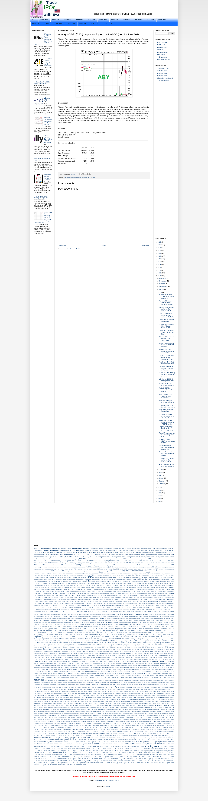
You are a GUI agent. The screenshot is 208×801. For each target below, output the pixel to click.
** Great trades (162, 57)
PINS (162, 697)
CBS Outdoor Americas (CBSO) (152, 589)
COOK (125, 599)
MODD (69, 675)
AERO (145, 561)
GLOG (169, 632)
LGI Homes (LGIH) (118, 659)
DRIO (105, 611)
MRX (172, 675)
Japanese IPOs (154, 649)
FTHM (48, 631)
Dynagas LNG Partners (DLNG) (79, 614)
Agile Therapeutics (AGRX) (66, 563)
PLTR (122, 699)
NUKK (56, 687)
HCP (91, 639)
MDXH (59, 669)
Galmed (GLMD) (88, 631)
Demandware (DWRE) (143, 607)
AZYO (86, 577)
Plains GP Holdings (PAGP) (56, 699)
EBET (165, 614)
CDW (51, 591)
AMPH (159, 567)
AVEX (172, 575)
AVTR (54, 577)
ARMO (140, 573)
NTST (43, 687)
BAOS (109, 577)
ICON (140, 643)
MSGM (47, 677)
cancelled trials (43, 589)
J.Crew (123, 649)
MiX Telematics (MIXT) (128, 673)
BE (35, 579)
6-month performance (73, 557)
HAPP (66, 639)
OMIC (141, 689)
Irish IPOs (83, 649)
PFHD (76, 697)
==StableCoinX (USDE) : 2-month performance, (43, 82)
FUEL (55, 631)
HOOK (172, 641)
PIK (143, 697)
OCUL (172, 687)
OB (131, 687)
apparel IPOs (71, 571)
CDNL (40, 591)
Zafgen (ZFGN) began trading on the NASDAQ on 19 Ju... (166, 428)
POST (169, 699)
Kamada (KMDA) (48, 653)
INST (103, 647)
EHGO (104, 616)
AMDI (100, 567)
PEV (61, 697)
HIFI (58, 641)
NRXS (153, 684)
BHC (128, 579)
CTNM (71, 603)
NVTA (92, 687)
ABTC (90, 559)
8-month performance (146, 557)
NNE (163, 682)
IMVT (116, 645)
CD (169, 589)
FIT (152, 624)
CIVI (96, 595)
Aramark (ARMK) (165, 571)
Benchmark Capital (61, 579)
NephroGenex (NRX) (119, 680)
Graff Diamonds (148, 634)
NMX (160, 682)
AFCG (35, 563)
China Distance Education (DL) (142, 593)
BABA (90, 577)
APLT (52, 571)
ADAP (52, 561)
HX (112, 643)
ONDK (172, 689)
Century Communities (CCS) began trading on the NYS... (167, 453)
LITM (69, 661)
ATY (111, 575)
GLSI (51, 634)
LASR (81, 657)
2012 (159, 490)
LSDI (69, 663)
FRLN (125, 628)
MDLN (43, 669)
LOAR (104, 661)
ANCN (78, 569)
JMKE (108, 651)
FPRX (62, 628)
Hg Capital (47, 641)
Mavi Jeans (113, 667)
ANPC (129, 569)
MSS (58, 677)
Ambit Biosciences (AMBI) (79, 567)
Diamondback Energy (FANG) (48, 609)
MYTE (127, 677)
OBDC (134, 687)
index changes (143, 645)
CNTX (131, 597)
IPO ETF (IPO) (161, 647)
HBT (80, 639)
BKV (121, 581)
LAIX (39, 657)
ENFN (109, 618)
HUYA (104, 643)
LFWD (98, 659)
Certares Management (110, 591)
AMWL (70, 569)
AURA (126, 575)
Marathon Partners (99, 665)
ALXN (50, 567)
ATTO (104, 575)
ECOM (53, 616)
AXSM (65, 577)
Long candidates (162, 52)
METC (157, 669)
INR (66, 647)
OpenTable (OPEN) (79, 691)
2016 (159, 270)
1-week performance (59, 548)
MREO (155, 675)
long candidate (158, 661)
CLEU (172, 595)
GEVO (80, 632)
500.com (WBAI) (49, 557)
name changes (138, 678)
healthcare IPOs (122, 639)
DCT (161, 605)
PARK (112, 693)
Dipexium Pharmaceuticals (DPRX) (99, 609)
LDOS (153, 657)
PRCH (86, 701)
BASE (113, 577)
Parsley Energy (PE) (138, 693)
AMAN (65, 567)
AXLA (57, 577)
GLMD (147, 632)
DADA (74, 605)
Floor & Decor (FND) (60, 626)
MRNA (162, 675)
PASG (155, 693)
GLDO (137, 632)
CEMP (55, 591)
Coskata (145, 599)
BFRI (113, 579)
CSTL (57, 603)
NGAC (81, 682)
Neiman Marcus (104, 680)
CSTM (61, 603)
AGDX (56, 563)
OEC (39, 689)
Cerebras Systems (86, 591)
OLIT (103, 689)
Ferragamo (153, 622)
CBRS (141, 589)
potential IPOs (64, 701)
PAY (46, 695)
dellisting (104, 607)
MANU (92, 665)
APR (130, 571)
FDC (148, 622)
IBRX (134, 643)
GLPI (48, 634)
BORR (129, 583)
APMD (59, 571)
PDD (86, 695)
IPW (59, 649)
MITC (113, 673)
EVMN (160, 620)
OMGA (138, 689)
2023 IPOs (80, 20)
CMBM (80, 597)
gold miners (103, 634)
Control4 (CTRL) (118, 599)
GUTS (46, 639)
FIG (76, 624)
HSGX (70, 643)
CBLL (133, 589)
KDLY (92, 653)
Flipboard (36, 626)
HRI (57, 643)
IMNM (86, 645)
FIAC (39, 624)
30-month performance (80, 554)
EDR (70, 616)
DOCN (36, 611)
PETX (57, 697)
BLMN (45, 583)
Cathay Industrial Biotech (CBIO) (116, 589)
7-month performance (117, 557)
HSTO (74, 643)
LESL (63, 659)
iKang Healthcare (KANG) (61, 645)
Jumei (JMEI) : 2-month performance (166, 320)
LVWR (157, 663)
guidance (165, 637)
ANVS (156, 569)
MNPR (172, 673)
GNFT (82, 634)
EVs (43, 622)
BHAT (124, 579)
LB (113, 657)
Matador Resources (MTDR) (72, 667)
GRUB (125, 637)
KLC (148, 653)
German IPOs (70, 632)
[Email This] (80, 174)
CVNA (139, 603)
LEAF (168, 657)
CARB (61, 589)
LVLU (150, 663)
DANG (78, 605)
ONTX (63, 691)
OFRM (43, 689)
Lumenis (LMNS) (115, 663)
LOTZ (165, 661)
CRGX (104, 601)
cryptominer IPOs (165, 601)
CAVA (126, 589)
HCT (94, 639)
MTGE (73, 677)
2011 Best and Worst (128, 550)
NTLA (35, 687)
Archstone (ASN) (69, 573)
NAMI (145, 677)
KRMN (92, 655)
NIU (122, 682)
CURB (98, 603)
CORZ (140, 599)
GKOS (129, 632)
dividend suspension (123, 609)
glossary (44, 634)
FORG (134, 626)
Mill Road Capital (81, 673)
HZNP (122, 643)
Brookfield (66, 585)
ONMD (52, 691)
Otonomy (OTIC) (38, 693)
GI (99, 632)
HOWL (46, 643)
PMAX (133, 699)
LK (87, 661)
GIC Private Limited (105, 632)
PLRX (111, 699)
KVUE (147, 655)
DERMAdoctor (160, 607)
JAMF (141, 649)
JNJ (115, 651)
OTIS (168, 691)
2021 (159, 256)
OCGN (156, 687)
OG (57, 689)
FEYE (158, 622)
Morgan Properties (126, 675)
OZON (72, 693)
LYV (46, 665)
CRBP (77, 601)
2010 (159, 496)
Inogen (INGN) (57, 647)
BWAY (151, 585)
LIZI (85, 661)
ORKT (137, 691)
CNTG (127, 597)
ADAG (36, 561)
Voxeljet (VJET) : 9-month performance (166, 384)
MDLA (39, 669)
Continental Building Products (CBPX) (102, 599)
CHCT (40, 593)
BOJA (121, 583)
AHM (117, 563)
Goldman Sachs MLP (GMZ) (115, 634)
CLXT (72, 597)
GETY (76, 632)
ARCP (89, 573)
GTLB (157, 637)
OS (144, 691)
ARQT (148, 573)
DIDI (71, 609)
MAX (118, 667)
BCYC (160, 577)
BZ (41, 587)
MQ (148, 675)
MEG (107, 669)
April (161, 475)
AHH (109, 563)
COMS (61, 599)
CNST (116, 597)
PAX (43, 695)
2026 (159, 242)
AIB (133, 563)
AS (169, 573)
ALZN (57, 567)
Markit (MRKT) (166, 665)
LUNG (128, 663)
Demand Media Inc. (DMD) (129, 607)
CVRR (143, 603)
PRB (83, 701)
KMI (169, 653)
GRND (104, 637)
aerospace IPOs (166, 561)
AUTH (139, 575)
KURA (144, 655)
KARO (59, 653)
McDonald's (145, 667)
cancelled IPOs (163, 587)
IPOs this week (162, 42)
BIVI (116, 581)
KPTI (84, 655)
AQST (149, 571)
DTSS (167, 611)
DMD (147, 609)
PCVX (80, 695)
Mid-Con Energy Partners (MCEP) (122, 671)
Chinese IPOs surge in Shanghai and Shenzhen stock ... (166, 338)
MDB (172, 667)
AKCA (39, 565)
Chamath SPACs (161, 591)
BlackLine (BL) (148, 581)
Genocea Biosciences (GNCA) (53, 632)
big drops (136, 579)
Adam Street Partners (44, 561)
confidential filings (76, 599)
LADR (172, 655)
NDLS (98, 680)
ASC (35, 575)
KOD (69, 655)
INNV (51, 647)
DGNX (36, 609)
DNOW (165, 609)
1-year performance (74, 548)
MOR (115, 675)
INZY (129, 647)
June (161, 470)
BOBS (117, 583)
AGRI (87, 563)
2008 (159, 501)
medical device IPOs (74, 669)
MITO (116, 673)
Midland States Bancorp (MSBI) (43, 673)
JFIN (46, 651)
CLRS (68, 597)
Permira (143, 695)
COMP (57, 599)
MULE (103, 677)
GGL (90, 632)
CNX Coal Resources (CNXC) (145, 597)
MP (146, 675)
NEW (149, 680)
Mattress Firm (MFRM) (103, 667)
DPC (82, 611)
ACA (121, 559)
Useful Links (108, 24)
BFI (111, 579)
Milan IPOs (73, 673)
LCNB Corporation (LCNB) (141, 657)
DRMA (116, 611)
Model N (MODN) (76, 675)
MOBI (51, 675)
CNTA (119, 597)
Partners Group (149, 693)
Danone (90, 605)
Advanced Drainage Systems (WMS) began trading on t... (166, 302)
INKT (35, 647)
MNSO (40, 675)
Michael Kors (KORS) (91, 671)
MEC (65, 669)
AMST (55, 569)
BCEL (149, 577)
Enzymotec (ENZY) (158, 618)
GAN (107, 631)
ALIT (120, 565)
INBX (119, 645)
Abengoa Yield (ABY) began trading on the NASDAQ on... (167, 416)
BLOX (62, 583)
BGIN (117, 579)
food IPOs (115, 626)
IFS (169, 643)
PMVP (145, 699)
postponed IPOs (54, 701)
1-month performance (42, 548)
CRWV (145, 601)
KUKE (136, 655)
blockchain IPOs (55, 583)
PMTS (141, 699)
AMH (152, 567)
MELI (110, 669)
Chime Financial (118, 593)
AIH (139, 563)
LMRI (101, 661)
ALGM (113, 565)
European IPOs (104, 620)
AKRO (43, 565)
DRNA (124, 611)
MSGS (51, 677)
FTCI (172, 628)
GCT (132, 631)
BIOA (60, 581)
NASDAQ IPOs (162, 47)
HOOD (167, 641)
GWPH (55, 639)
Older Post (145, 245)
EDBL (64, 616)
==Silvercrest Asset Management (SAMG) (41, 197)
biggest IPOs (46, 581)
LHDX (126, 659)
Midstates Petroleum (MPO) (59, 673)
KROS (100, 655)
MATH (94, 667)
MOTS (143, 675)
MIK (69, 673)
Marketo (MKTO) (156, 665)
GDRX (143, 631)
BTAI (98, 585)
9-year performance (49, 559)
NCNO (94, 680)
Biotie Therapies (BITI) (98, 581)
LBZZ (126, 657)
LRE (63, 663)
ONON (56, 691)
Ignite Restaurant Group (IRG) (42, 645)
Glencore (142, 632)
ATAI (72, 575)
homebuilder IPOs (132, 641)
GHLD (96, 632)
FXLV (81, 631)
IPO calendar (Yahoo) (164, 59)
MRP (166, 675)
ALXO (54, 567)
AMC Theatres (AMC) (92, 567)
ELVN (161, 616)
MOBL (65, 675)
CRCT (92, 601)
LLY (90, 661)
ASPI (53, 575)
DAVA (126, 605)
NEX (52, 682)
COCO (155, 597)
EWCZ (50, 622)
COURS (36, 601)
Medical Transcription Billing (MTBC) (91, 669)
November (163, 281)
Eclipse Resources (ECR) (44, 616)
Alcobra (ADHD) (76, 565)
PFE (64, 697)
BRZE (87, 585)
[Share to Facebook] (87, 174)
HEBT (142, 639)
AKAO (172, 563)
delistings (77, 608)
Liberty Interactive (135, 659)
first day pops (134, 625)
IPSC (56, 649)
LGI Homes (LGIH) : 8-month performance (166, 380)
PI (141, 697)
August (161, 289)
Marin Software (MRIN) (135, 665)
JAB (126, 649)
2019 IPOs (127, 20)
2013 (159, 487)
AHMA (120, 563)
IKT (70, 645)
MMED (160, 673)
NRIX (149, 684)
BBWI (131, 577)
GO (90, 634)
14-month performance (160, 548)
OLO (116, 689)
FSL (158, 628)
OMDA (126, 689)
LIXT (82, 661)
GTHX (153, 637)
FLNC (49, 626)
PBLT (62, 695)
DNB (154, 609)
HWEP (109, 643)
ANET (98, 569)
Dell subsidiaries (96, 607)
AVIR (43, 577)
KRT (106, 655)
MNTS (47, 675)
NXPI (103, 687)
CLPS (64, 597)
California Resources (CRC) (118, 587)
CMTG (91, 597)
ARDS (93, 573)
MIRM (106, 673)
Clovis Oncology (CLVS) (56, 597)
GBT (129, 631)
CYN (46, 605)
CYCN (43, 605)
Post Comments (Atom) (74, 249)
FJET (168, 624)
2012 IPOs (72, 24)
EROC (60, 620)
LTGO (75, 663)
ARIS (115, 573)
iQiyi (64, 649)
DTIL (151, 611)
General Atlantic (164, 631)
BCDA (142, 577)
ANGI (105, 569)
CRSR (129, 601)
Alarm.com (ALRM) (58, 565)
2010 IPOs (95, 24)
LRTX (66, 663)
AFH (39, 563)
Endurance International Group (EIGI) (62, 618)
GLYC (62, 634)
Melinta (115, 669)
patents (159, 693)
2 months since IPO (163, 71)
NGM (84, 682)
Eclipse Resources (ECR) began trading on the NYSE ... (167, 447)
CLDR (127, 595)
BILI (55, 581)
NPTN (130, 684)
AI (126, 563)
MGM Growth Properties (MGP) (42, 671)
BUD (123, 585)
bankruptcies (103, 577)
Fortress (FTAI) (141, 626)
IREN (78, 649)
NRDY (142, 684)
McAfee (135, 667)
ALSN (35, 567)
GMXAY (75, 634)
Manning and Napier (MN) (82, 665)
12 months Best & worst (165, 78)
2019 (159, 262)
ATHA (84, 575)
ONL (48, 691)
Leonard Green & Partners (53, 659)
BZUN (47, 587)
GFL (84, 632)
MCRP (165, 667)
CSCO (172, 601)
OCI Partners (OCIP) (164, 687)
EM (168, 616)
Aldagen (86, 565)
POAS (148, 699)
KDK (89, 653)
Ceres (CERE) (96, 591)
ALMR (153, 565)
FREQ (105, 628)
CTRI (78, 603)
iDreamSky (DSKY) (155, 643)
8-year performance (161, 557)
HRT (64, 643)
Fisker (148, 624)
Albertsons (68, 565)
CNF (102, 597)
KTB (133, 655)
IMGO (83, 645)
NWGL (100, 687)
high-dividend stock (65, 641)
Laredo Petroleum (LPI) (57, 657)
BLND (48, 583)
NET (126, 680)
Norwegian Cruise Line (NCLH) (93, 684)
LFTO (94, 659)
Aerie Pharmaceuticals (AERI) (134, 561)
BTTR (120, 585)
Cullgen (90, 603)
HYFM (115, 643)
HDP (115, 639)
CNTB (123, 597)
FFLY (161, 622)
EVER (130, 620)
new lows (154, 680)
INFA (172, 645)
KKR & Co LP (139, 653)
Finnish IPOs (97, 624)
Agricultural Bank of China (96, 563)
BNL (99, 583)
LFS (88, 659)
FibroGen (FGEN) (53, 624)
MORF (119, 675)
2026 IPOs (44, 20)
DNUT (168, 609)
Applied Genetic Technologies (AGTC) (95, 571)
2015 (159, 273)
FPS (65, 628)
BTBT (101, 585)
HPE (50, 643)
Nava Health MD (49, 680)
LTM (85, 663)
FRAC (72, 628)
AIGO (136, 563)
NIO (115, 682)
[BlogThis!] (83, 174)
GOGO (97, 635)
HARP (70, 639)
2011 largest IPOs (157, 550)
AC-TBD (117, 559)
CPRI (63, 601)
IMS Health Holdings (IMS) (106, 645)
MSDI (38, 677)
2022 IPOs (92, 20)
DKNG (134, 609)
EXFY (75, 622)
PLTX (125, 699)
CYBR (39, 605)
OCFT (149, 687)
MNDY (168, 673)
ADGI (73, 561)
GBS (126, 631)
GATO (115, 631)
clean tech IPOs (145, 595)
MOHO (90, 675)
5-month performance (147, 555)
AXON (61, 577)
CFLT (136, 591)
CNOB (108, 597)
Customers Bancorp (113, 603)
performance (137, 695)
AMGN (149, 567)
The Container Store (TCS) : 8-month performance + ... (165, 396)
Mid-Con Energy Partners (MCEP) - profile (143, 671)
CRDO (96, 601)
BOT (133, 583)
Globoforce (163, 632)
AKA (169, 563)
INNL (48, 647)
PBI (56, 695)
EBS (172, 614)
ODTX (35, 689)
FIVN (165, 624)
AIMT (150, 563)
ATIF (95, 575)
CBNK (137, 589)
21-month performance (148, 552)
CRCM (89, 601)
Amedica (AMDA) (108, 567)
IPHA (149, 647)
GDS (146, 631)
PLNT (107, 699)
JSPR (134, 651)
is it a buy (91, 649)
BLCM (168, 581)
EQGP (38, 620)
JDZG (39, 651)
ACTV (160, 559)
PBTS (70, 695)
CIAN (81, 595)
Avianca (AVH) (38, 577)
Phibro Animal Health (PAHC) (125, 697)
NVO (82, 687)
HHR (54, 641)
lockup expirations (113, 661)
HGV (51, 641)
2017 (159, 267)
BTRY (112, 585)
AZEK (76, 577)
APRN (138, 571)
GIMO (122, 632)
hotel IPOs (37, 643)
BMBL (89, 583)
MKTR (136, 673)
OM (123, 689)
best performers (105, 579)
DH (39, 609)
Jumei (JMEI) (142, 651)
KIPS (117, 653)
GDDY (136, 631)
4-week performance (117, 554)
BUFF (135, 585)
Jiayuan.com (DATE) (76, 651)
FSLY (161, 628)
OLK (106, 689)
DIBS (58, 609)
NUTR (61, 687)
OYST (67, 693)
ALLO (145, 565)
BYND (172, 585)
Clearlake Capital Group (163, 595)
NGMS (89, 682)
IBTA (137, 643)
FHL (170, 622)
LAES (35, 657)
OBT (141, 687)
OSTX (158, 691)
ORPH (141, 691)
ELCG (122, 616)
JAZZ (163, 649)
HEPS (156, 639)
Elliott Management (150, 616)
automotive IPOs (146, 575)
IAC (125, 643)
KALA (172, 651)
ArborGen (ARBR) (39, 573)
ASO (38, 575)
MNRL (35, 675)
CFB (133, 591)
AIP (153, 563)
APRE (134, 571)
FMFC (81, 626)
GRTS (116, 637)
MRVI (169, 675)
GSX (146, 637)
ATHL (88, 575)
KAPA (55, 653)
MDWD (51, 669)
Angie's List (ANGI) (113, 569)
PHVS (138, 697)
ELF (144, 616)
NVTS (96, 687)
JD (170, 649)
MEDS (103, 669)
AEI (125, 561)
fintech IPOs (105, 624)
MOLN (94, 675)
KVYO (151, 655)
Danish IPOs (84, 605)
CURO (102, 603)
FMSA (85, 626)
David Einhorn (132, 605)
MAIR (54, 665)
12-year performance (146, 548)
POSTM (46, 701)
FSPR (165, 628)
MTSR (88, 677)
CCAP (166, 589)
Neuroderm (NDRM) (133, 680)
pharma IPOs (90, 697)
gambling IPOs (101, 631)
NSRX (161, 684)
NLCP (149, 682)
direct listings (113, 609)
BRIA (172, 583)
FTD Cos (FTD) (38, 631)
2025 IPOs (56, 20)
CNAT (95, 597)
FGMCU (166, 622)
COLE (162, 597)
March (161, 478)
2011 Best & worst (163, 80)
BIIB (52, 581)
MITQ (120, 673)
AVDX (168, 575)
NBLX (72, 680)
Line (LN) (171, 659)
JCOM (167, 649)
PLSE (115, 699)
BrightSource (48, 585)
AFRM (45, 563)
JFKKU (50, 651)
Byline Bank (166, 585)
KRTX (109, 655)
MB (121, 667)
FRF (119, 628)
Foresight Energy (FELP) (125, 626)
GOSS (133, 634)
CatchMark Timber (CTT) (99, 589)
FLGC (172, 624)
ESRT (72, 620)
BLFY (39, 583)
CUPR (94, 603)
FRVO (144, 628)
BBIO (124, 577)
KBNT (77, 653)
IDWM (162, 643)
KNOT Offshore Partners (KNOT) (58, 655)
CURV (106, 603)
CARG (65, 589)
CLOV (47, 597)
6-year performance (103, 557)
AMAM (61, 567)
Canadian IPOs (154, 587)
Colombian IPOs (169, 597)
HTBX (78, 643)
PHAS (103, 697)
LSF (72, 663)
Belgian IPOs (51, 579)
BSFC (91, 585)
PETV (53, 697)
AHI (111, 563)
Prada (80, 701)
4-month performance (102, 555)
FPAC (55, 628)
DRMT (120, 611)
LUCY (108, 663)
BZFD (44, 587)
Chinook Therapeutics (44, 595)
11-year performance (133, 548)
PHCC (111, 697)
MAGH (51, 665)
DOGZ (47, 611)
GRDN (168, 634)
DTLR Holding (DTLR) (160, 611)
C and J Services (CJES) (56, 587)
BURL (138, 585)
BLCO (172, 581)
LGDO (110, 659)
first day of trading (123, 625)
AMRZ (51, 569)
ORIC (133, 691)
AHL (114, 563)
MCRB (161, 667)
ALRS (172, 565)
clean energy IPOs (135, 595)
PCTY (77, 695)
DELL (90, 607)
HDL (112, 639)
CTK (65, 603)
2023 (159, 250)
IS (87, 649)
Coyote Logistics (48, 601)
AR (156, 571)
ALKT (123, 565)
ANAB (74, 569)
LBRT (123, 657)
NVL (79, 687)
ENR (120, 618)
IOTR (146, 647)
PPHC (76, 701)
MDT (47, 669)
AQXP (153, 571)
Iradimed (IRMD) (71, 649)
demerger (153, 607)
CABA (65, 587)
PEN (101, 695)
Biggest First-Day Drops (162, 579)
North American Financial (60, 684)
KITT (133, 653)
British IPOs (56, 585)
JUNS (155, 651)
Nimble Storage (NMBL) (107, 682)
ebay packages (159, 614)
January (162, 484)
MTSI (84, 677)
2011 (159, 493)
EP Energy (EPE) (169, 618)
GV (49, 639)
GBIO (122, 631)
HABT (59, 639)
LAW (102, 657)
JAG (138, 649)
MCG (154, 667)
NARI (172, 677)
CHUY (69, 595)
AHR (124, 563)
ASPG (50, 575)
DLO (138, 609)
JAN (144, 649)
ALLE (138, 565)
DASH (98, 605)
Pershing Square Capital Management (156, 695)
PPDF (72, 701)
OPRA (99, 691)
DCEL (154, 605)
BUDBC (131, 585)
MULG (107, 677)
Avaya (157, 575)
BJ (118, 581)
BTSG (116, 585)
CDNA (36, 591)
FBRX (145, 622)
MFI (168, 669)
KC (80, 653)
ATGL (81, 575)
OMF (134, 689)
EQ (35, 620)
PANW (94, 693)
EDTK (74, 616)
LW (160, 663)
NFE (77, 682)
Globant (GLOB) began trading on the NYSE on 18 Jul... (166, 344)
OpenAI (71, 691)
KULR (140, 655)
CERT (101, 591)
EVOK (167, 620)
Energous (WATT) (94, 618)
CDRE (43, 591)
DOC (172, 609)
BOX (139, 583)
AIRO (162, 563)
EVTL (46, 622)
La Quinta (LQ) (165, 655)
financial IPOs (89, 625)
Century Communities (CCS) (73, 591)
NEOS (111, 680)
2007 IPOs (99, 550)
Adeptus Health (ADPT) (64, 561)
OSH (151, 691)
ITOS (110, 649)
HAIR (62, 639)
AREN (104, 573)
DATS (122, 605)
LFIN (85, 659)
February (162, 481)
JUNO (151, 651)
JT (136, 651)
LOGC (125, 661)
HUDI (91, 643)
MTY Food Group (95, 677)
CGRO (151, 591)
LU (90, 663)
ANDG (81, 569)
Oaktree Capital (125, 687)
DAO (94, 605)
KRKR (88, 655)
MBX (131, 667)
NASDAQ (86, 177)
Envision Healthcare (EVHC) (137, 618)
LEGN (35, 659)
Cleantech (153, 595)
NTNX (39, 687)
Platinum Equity (72, 699)
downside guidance (70, 611)
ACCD (125, 559)
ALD (82, 565)
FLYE (74, 626)
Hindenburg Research (81, 641)
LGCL (102, 659)
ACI (143, 559)
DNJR (157, 609)
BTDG (105, 585)
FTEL (44, 631)
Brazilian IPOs (151, 583)
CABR (69, 587)
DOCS (39, 611)
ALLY (149, 565)
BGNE (121, 579)
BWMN (155, 585)
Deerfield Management (56, 607)
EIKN (111, 616)
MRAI (151, 675)
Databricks (117, 605)
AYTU (72, 577)
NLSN (153, 682)
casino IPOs (85, 589)
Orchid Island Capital (122, 691)
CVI (136, 603)
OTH (165, 691)
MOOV (112, 675)
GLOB (151, 632)
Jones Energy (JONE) (126, 651)
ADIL (76, 561)
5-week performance (162, 554)
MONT (107, 675)
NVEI (76, 687)
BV (145, 585)
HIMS (72, 641)
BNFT (96, 583)
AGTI (105, 563)
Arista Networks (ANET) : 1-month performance (167, 406)
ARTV (159, 573)
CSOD (39, 603)
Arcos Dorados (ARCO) (81, 573)
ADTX (113, 561)
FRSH (137, 628)
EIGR (108, 616)
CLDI (120, 595)
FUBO (51, 631)
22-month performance (161, 552)
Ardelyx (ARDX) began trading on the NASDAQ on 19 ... (166, 460)
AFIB (42, 563)
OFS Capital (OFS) (50, 689)
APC (172, 569)
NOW (122, 684)
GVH (51, 639)
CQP (73, 601)
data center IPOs (109, 605)
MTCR (65, 677)
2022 (159, 253)
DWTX (65, 614)
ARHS (112, 573)
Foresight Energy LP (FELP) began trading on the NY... (167, 441)
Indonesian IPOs (166, 645)
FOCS (96, 626)
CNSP (112, 597)
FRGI (122, 628)
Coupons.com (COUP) (163, 599)
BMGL (92, 583)
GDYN (154, 631)
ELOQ (158, 616)
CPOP (59, 601)
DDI (166, 605)
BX (162, 585)
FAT (120, 622)
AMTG (62, 569)
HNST (105, 641)
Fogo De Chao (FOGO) (105, 626)
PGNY (83, 697)
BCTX (156, 577)
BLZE (85, 583)
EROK (64, 620)
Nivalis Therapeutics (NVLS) (132, 682)
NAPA (168, 677)
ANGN (121, 569)
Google (125, 634)
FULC (59, 631)
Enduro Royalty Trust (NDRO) (81, 618)
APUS (141, 571)
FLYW (78, 626)
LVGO (146, 663)
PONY (153, 699)
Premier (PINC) (97, 701)
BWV (159, 585)
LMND (93, 661)
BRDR (169, 583)
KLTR (159, 653)
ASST (68, 575)
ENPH (117, 618)
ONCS (168, 689)
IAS (128, 643)
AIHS (141, 563)
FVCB (71, 631)
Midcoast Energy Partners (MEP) (165, 671)
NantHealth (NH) (152, 677)
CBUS (162, 589)
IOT (143, 647)
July (160, 292)
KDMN (96, 653)
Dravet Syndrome (96, 611)
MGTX (62, 671)
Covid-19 (41, 601)
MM (154, 673)
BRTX (77, 585)
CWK (153, 603)
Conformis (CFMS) (86, 599)
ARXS (166, 573)
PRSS (36, 703)
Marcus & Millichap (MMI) (112, 665)
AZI (79, 577)
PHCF (114, 697)
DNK (161, 609)
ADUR (117, 561)
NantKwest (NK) (161, 677)
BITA (113, 581)
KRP (103, 655)
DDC (163, 605)
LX (162, 663)
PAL (76, 693)
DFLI (172, 607)
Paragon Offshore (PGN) (104, 693)
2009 (159, 498)
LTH (78, 663)
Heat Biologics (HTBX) (134, 639)
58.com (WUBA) (60, 557)
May (160, 472)
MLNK (140, 673)
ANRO (133, 569)
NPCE (126, 684)
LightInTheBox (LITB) (155, 659)
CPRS (67, 601)
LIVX (79, 661)
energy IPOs (104, 618)
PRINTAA (121, 701)
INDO (159, 645)
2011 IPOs (83, 24)
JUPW (159, 651)
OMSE (145, 689)
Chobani (60, 595)
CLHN (35, 597)
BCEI (145, 577)
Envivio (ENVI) (149, 618)
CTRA (75, 603)
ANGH (102, 569)
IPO (155, 647)
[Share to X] (85, 174)
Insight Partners (80, 647)
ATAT (75, 575)
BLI (42, 583)
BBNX (128, 577)
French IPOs (99, 628)
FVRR (78, 631)
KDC (86, 653)
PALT (79, 693)
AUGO (114, 575)
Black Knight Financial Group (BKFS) (133, 581)
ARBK (172, 571)
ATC (78, 575)
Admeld (84, 561)
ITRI (114, 649)
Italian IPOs (105, 649)
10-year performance (105, 548)
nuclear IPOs (51, 687)
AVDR (165, 575)
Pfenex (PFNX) (69, 697)
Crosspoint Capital (121, 601)
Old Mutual (98, 689)
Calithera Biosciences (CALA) (134, 587)
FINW (110, 624)
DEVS (166, 607)
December (163, 278)
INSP (100, 647)
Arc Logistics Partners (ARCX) (52, 573)
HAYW (77, 639)
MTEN (69, 677)
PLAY (79, 699)
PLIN (100, 699)
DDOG (36, 607)
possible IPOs (163, 699)
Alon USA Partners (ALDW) (162, 565)
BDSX (168, 577)
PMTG (137, 699)
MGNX (54, 671)
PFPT (79, 697)
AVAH (153, 575)
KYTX (159, 655)
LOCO (121, 661)
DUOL (48, 614)
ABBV (60, 559)
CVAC (121, 603)
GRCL (164, 634)
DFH (169, 607)
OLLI (109, 689)
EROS (68, 620)
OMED (130, 689)
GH (93, 632)
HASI (73, 639)
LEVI (71, 659)
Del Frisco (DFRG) (68, 607)
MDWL (55, 669)
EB (149, 614)
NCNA (90, 680)
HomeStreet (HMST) (143, 641)
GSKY (139, 637)
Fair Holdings (114, 622)
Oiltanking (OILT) (79, 689)
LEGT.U (40, 659)
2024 (159, 247)
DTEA (148, 611)
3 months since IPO (163, 73)
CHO (56, 595)
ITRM (117, 649)
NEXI (55, 682)
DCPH (157, 605)
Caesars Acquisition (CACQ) (88, 587)
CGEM (143, 591)
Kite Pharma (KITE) (125, 653)
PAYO (52, 695)
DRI (103, 611)
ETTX (98, 620)
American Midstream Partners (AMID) (137, 567)
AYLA (69, 577)
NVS (85, 687)
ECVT (57, 616)
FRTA (140, 628)
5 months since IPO (163, 76)
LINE (166, 659)
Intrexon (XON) (116, 647)
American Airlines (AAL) (119, 567)
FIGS (82, 624)
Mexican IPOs (163, 669)
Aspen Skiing (44, 575)
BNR (106, 583)
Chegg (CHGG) (66, 593)
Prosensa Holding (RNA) (167, 701)
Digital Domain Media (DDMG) (81, 609)
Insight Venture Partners (92, 647)
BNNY (103, 583)
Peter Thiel (171, 695)
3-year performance (65, 555)
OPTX (109, 691)
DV (62, 614)
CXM (157, 603)
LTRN (87, 663)
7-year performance (132, 557)
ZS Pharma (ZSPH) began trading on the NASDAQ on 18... (167, 422)
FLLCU (42, 626)
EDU (77, 616)
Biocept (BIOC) (77, 581)
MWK (114, 677)
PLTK (118, 699)
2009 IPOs (112, 550)
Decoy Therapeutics (44, 607)
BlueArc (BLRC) (78, 583)
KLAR (144, 653)
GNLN (86, 634)
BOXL (142, 583)
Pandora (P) (88, 693)
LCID (132, 657)
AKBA (35, 565)
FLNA (45, 626)
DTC (145, 611)
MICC (83, 671)
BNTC (109, 583)
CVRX (147, 603)
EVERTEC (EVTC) (153, 620)
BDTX (172, 577)
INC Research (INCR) (133, 645)
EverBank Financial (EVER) (140, 620)
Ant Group (138, 569)
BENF (68, 579)
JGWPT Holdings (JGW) (63, 651)
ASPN (57, 575)
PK (44, 699)
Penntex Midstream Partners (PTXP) (113, 695)
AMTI (66, 569)
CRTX (133, 601)
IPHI (152, 647)
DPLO (85, 611)
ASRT (64, 575)
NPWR (134, 684)
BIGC (154, 579)
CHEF (59, 593)
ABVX (113, 559)
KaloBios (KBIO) (38, 653)
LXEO (168, 663)
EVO (164, 620)
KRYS (117, 655)
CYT (54, 605)
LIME (163, 659)
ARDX (101, 573)
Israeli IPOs (98, 649)
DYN (69, 614)
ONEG (36, 691)
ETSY (95, 620)
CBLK (130, 589)
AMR (43, 569)
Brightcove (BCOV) (39, 585)
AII (144, 563)
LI (128, 659)
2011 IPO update (140, 550)
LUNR (132, 663)
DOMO (56, 611)
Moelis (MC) (84, 675)
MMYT (164, 673)
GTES (150, 637)
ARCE (63, 573)
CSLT (35, 603)
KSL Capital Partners (125, 655)
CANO (53, 589)
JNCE (111, 651)
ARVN (162, 573)
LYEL (35, 665)
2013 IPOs (60, 24)
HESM (36, 641)
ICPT (144, 643)
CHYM (78, 595)
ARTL (155, 573)
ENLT (113, 618)
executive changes (67, 622)
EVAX (119, 620)
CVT (150, 603)
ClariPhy (100, 595)
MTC (61, 677)
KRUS (113, 655)
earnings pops (142, 614)
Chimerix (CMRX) (128, 593)
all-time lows (133, 565)
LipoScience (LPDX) (61, 661)
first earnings (142, 624)
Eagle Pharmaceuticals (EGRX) (106, 614)
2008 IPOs (106, 550)
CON (64, 599)
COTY (150, 599)
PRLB (142, 701)
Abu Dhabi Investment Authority (102, 559)
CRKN (111, 601)
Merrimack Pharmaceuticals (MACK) (145, 669)
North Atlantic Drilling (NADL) (76, 684)
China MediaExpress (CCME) (159, 593)
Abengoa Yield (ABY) (77, 177)
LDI (150, 657)
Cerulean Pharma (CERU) (124, 591)
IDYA (166, 643)
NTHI (172, 684)
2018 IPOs (139, 20)
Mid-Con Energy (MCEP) (105, 671)
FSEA (155, 628)
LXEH (165, 663)
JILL (84, 651)
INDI (149, 645)
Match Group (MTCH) (86, 667)
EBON (169, 614)
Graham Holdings (157, 634)
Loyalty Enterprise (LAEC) (47, 663)
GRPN (112, 637)
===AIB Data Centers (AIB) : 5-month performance (48, 62)
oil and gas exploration (66, 689)
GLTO (55, 634)
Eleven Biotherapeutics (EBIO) (133, 616)
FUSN (63, 631)
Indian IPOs (154, 645)
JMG (101, 651)
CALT (144, 587)
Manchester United (66, 665)
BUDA (127, 585)
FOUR (35, 628)
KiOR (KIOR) (112, 653)
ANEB (94, 569)
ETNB (87, 620)
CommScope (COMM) (49, 599)
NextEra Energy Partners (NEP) (67, 682)
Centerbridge (60, 591)
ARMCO (136, 573)
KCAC (83, 653)
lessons (67, 659)
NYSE (116, 687)
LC (129, 657)
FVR (74, 631)
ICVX (147, 643)
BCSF (153, 577)
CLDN (124, 595)
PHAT (107, 697)
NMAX (157, 682)
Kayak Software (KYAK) (68, 653)
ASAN (172, 573)
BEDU (41, 579)
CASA (80, 589)
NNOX (167, 682)
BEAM (38, 579)
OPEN (67, 691)
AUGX (118, 575)
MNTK (43, 675)
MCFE (150, 667)
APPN (127, 571)
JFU (53, 651)
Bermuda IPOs (74, 579)
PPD (69, 701)
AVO (50, 577)
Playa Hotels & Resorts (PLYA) (89, 699)
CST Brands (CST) (51, 603)
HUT (101, 643)
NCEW (79, 680)
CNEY (99, 597)
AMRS (47, 569)
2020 (159, 259)
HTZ (85, 643)
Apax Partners (167, 569)
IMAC (79, 645)
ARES (108, 573)
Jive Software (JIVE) (91, 651)
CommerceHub (38, 599)
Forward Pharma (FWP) (152, 626)
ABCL (64, 559)
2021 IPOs (103, 20)
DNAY (150, 609)
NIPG (118, 682)
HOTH (42, 643)
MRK (158, 675)
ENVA (127, 618)
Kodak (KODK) (75, 655)
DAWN (138, 605)
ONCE (152, 689)
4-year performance (131, 555)
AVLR (47, 577)
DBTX (147, 605)
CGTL (154, 591)
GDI (139, 631)
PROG (154, 701)
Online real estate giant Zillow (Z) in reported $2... (166, 332)
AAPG (56, 559)
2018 (159, 264)
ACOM (150, 559)
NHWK (97, 682)
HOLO (109, 641)
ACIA (146, 559)
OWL (45, 693)
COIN (159, 597)
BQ (146, 583)
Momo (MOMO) (101, 675)
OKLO (86, 689)
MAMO (58, 665)
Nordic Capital (49, 684)
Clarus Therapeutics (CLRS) (110, 595)
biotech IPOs (86, 581)
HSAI (66, 643)
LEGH (172, 657)
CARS (72, 589)
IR (66, 649)
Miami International (72, 671)
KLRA (155, 653)
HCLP (88, 639)
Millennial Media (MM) (93, 673)
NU (46, 687)
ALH (117, 565)
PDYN (90, 695)
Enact (49, 618)
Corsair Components (133, 599)
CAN (147, 587)
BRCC (165, 583)
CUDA (86, 603)
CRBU (81, 601)
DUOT (52, 614)
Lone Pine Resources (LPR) (143, 661)
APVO (145, 571)
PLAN (66, 699)
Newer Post (62, 245)
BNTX (113, 583)
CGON (147, 591)
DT (142, 611)
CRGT (100, 601)
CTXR (82, 603)
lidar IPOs (143, 659)
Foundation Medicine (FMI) (166, 626)
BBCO (120, 577)
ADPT (92, 561)
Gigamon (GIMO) (116, 632)
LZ (48, 665)
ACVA (164, 559)
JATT (160, 649)
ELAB (115, 616)
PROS (158, 701)
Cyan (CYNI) (162, 603)
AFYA (49, 563)
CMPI (83, 597)
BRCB (161, 583)
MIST (110, 673)
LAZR (109, 657)
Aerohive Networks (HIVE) (154, 561)
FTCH (169, 628)
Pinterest (166, 697)
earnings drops (131, 614)
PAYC (49, 695)
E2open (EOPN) (93, 614)
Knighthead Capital (43, 655)
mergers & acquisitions (126, 669)
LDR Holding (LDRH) (160, 657)
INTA (107, 647)
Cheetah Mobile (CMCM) (49, 593)
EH (101, 616)
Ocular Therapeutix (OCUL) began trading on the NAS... (166, 315)
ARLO (131, 573)
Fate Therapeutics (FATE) (128, 622)
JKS (98, 651)
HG (43, 641)
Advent (121, 561)
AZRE (82, 577)
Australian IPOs (133, 575)
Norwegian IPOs (107, 684)
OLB (93, 689)
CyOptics (50, 605)
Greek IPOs (53, 637)
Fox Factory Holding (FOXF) (45, 628)
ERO (56, 620)
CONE (68, 599)
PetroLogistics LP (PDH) (45, 697)
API (43, 571)
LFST (91, 659)
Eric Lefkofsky (51, 620)
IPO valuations (38, 649)
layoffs (106, 657)
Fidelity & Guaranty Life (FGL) (66, 624)
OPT (106, 691)
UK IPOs (92, 177)
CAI (109, 587)
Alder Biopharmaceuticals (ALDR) (98, 565)
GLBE (133, 632)
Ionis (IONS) (137, 647)
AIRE (159, 563)
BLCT (35, 583)
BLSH (65, 583)
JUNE (147, 651)
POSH (157, 699)
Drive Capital (111, 611)
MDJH (35, 669)
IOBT (132, 647)
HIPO (89, 641)
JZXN (166, 651)
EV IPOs (111, 620)
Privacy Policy (129, 701)
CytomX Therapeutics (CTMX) (64, 605)
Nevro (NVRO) (144, 680)
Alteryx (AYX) (41, 567)
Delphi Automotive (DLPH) (114, 607)
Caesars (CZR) (75, 587)
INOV (63, 647)
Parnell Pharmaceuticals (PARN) (124, 693)
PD (84, 695)
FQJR (68, 628)
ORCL (129, 691)
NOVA (114, 684)
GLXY (59, 634)
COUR (172, 599)
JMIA (104, 651)
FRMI (129, 628)
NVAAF (65, 687)
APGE (39, 571)
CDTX (47, 591)
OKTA (90, 689)
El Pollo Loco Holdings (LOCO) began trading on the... (166, 326)
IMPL (90, 645)
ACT (154, 559)
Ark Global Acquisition (124, 573)
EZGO (88, 622)
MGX (65, 671)
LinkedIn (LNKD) (39, 661)
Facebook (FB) (106, 622)
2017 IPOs (151, 20)
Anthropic (148, 569)
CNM (105, 597)
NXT (107, 687)
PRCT (90, 701)
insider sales (71, 647)
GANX (111, 631)
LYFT (39, 665)
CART (76, 589)
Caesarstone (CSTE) (102, 587)
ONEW (44, 691)
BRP (74, 585)
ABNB (81, 559)
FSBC (148, 628)
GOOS (129, 634)
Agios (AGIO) (78, 563)
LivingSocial (74, 661)
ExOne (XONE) (81, 622)
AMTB (58, 569)
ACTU (157, 559)
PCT (73, 695)
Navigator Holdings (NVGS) (62, 680)
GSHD (135, 637)
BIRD (106, 581)
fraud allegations (91, 628)
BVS (148, 585)
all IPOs (127, 565)
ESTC (76, 620)
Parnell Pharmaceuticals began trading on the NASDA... (167, 434)
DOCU (43, 611)
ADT (110, 561)
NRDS (138, 684)
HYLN (118, 643)
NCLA (86, 680)
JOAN (117, 651)
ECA (35, 616)
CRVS (137, 601)
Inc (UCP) (124, 645)
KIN (100, 653)
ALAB (51, 565)
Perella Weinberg (128, 695)
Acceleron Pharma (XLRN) (134, 559)
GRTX (120, 637)
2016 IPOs (162, 20)
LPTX (55, 663)
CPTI (70, 601)
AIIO (147, 563)
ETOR (91, 620)
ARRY (151, 573)
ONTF (59, 691)
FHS (173, 622)
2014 (159, 276)
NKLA (141, 682)
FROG (133, 628)
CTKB (68, 603)
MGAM (172, 669)
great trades (45, 637)
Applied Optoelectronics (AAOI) (116, 571)
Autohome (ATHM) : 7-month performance (166, 465)
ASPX (61, 575)
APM (56, 571)
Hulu (98, 643)
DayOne (143, 605)
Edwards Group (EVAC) (85, 616)
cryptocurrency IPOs (154, 601)
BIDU (130, 579)
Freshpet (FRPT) (113, 628)
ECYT (60, 616)
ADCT (56, 561)
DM (140, 609)
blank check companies (159, 581)
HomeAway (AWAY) (121, 641)
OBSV (138, 687)
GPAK (137, 634)
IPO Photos (161, 55)
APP (66, 571)
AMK (156, 567)
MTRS (80, 677)
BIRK (109, 581)
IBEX (131, 643)
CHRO (65, 595)
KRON (96, 655)
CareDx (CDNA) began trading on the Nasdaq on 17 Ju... (166, 357)
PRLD (146, 701)
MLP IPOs (145, 673)
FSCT (151, 628)
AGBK (53, 563)
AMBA (69, 567)
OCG (152, 687)
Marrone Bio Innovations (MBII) (51, 667)
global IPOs (156, 632)
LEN (44, 659)
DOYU (79, 611)
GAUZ (119, 631)
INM (41, 647)
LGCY (106, 659)
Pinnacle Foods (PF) (154, 697)
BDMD (164, 577)
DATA (102, 605)
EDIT (67, 616)
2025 (159, 245)
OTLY (172, 691)
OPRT (102, 691)
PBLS (59, 695)
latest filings (86, 657)
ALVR (47, 567)
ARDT (97, 573)
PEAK (93, 695)
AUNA (122, 575)
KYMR (155, 655)
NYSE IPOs (161, 45)
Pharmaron (98, 697)
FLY (71, 626)
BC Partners (136, 577)
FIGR (79, 624)
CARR (68, 589)
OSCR (147, 691)
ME (63, 669)
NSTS (165, 684)
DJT (131, 609)
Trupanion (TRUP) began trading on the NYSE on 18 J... (167, 351)
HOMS (151, 641)
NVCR (69, 687)
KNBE (36, 655)
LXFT (172, 663)
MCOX (158, 667)
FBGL (141, 622)
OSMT (154, 691)
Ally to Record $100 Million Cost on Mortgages (48, 139)
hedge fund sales (150, 639)
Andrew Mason (88, 569)
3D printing (90, 554)
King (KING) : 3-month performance (166, 410)
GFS (87, 632)
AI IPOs (129, 563)
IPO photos (169, 647)
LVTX (153, 663)
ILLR (72, 645)
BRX (81, 585)
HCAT (84, 639)
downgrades (61, 611)
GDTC (150, 631)
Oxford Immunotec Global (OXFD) (56, 693)
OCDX (145, 687)
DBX (150, 605)
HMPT (101, 641)
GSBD (131, 637)
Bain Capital (95, 577)
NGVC (93, 682)
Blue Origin (71, 583)
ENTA (123, 618)
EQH (41, 620)
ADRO (95, 561)
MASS (62, 667)
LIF (147, 659)
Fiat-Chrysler (44, 624)
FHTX (35, 624)
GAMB (95, 631)
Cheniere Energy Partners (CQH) (81, 593)
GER (64, 632)
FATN (137, 622)
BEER (45, 579)
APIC (45, 571)
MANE (73, 665)
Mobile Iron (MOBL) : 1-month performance (166, 363)
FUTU (67, 631)
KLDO (151, 653)
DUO (45, 614)
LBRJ (119, 657)
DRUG (128, 611)
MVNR (111, 677)
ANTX (153, 569)
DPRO (89, 611)
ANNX (125, 569)
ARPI (144, 573)
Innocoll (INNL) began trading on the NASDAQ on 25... (166, 309)
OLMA (113, 689)
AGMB (84, 563)
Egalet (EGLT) (96, 616)
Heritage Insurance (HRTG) (166, 639)
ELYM (165, 616)
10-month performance (90, 548)
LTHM (81, 663)
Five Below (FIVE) (158, 624)
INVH (122, 647)
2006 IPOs (93, 550)
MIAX (79, 671)
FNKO (93, 626)
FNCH (89, 626)
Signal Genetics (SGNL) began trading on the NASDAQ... (167, 374)
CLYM (75, 597)
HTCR (81, 643)
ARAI (159, 571)
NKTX (145, 682)
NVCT (73, 687)
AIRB (155, 563)
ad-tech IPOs (170, 559)
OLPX (120, 689)
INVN (126, 647)
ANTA (143, 569)
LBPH (115, 657)
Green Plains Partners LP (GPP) (66, 637)
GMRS (70, 634)
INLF (38, 647)
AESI (172, 561)
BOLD (125, 583)
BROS (71, 585)
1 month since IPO (163, 68)
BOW (136, 583)
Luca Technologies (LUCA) (99, 663)
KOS (81, 655)
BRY (84, 585)
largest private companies (72, 657)
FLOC (52, 626)
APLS (49, 571)
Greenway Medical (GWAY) (93, 637)
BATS (116, 577)
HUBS (88, 643)
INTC (110, 647)
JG (56, 651)
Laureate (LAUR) (96, 657)
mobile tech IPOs (58, 675)
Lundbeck (123, 663)
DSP (139, 611)
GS (128, 637)
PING (146, 697)
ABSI (84, 559)
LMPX (97, 661)
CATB (90, 589)
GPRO (141, 634)
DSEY (136, 611)
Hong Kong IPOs (159, 641)
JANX (147, 649)
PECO (97, 695)
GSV (143, 637)
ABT (87, 559)
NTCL (169, 684)
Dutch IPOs (57, 614)
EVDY (127, 620)
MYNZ (118, 677)
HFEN (39, 641)
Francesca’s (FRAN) (80, 628)
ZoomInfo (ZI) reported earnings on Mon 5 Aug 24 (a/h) (48, 121)
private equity (137, 701)
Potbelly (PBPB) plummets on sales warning (166, 389)
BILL (57, 581)
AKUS (47, 565)
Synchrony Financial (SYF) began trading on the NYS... (166, 296)
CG (139, 591)
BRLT (61, 585)
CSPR (43, 603)
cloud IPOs (41, 597)
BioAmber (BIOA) (67, 581)
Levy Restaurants (78, 659)
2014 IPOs (48, 24)
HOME (113, 641)
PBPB (66, 695)
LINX (47, 661)
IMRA (97, 645)
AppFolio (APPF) (79, 571)
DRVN (132, 611)
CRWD (141, 601)
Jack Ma (134, 649)
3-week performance (51, 555)
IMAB (76, 645)
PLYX (129, 699)
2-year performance (81, 550)
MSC (35, 677)
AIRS (165, 563)
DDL (169, 605)
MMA (156, 673)
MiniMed (102, 673)
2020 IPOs (115, 20)
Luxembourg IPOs (139, 663)
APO (62, 571)
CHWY (73, 595)
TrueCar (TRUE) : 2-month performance (166, 401)
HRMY (60, 643)
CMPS (87, 597)
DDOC (172, 605)
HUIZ (95, 643)
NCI (83, 680)
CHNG (53, 595)
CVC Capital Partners (129, 603)
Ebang (153, 614)
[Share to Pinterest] (90, 174)
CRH (107, 601)
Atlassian (99, 575)
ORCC (113, 691)
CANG (49, 589)
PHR (134, 697)
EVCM (123, 620)
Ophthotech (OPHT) (91, 691)
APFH (35, 571)
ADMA (79, 561)
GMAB (66, 634)
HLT (98, 641)
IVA (120, 649)
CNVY (134, 597)
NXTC (110, 687)
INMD (44, 647)
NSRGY (157, 684)
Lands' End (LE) (45, 657)
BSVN (94, 585)
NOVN (118, 684)
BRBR (157, 583)
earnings (160, 50)
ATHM (92, 575)
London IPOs (131, 661)
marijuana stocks (124, 665)
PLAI (46, 699)
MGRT (58, 671)
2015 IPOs (36, 24)
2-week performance (66, 550)
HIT (92, 641)
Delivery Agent (84, 607)
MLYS (150, 673)
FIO (114, 624)
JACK (129, 649)
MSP (55, 677)
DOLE (51, 611)
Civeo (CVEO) (90, 595)
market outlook (146, 665)
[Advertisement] (113, 7)
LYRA (42, 665)
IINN (52, 645)
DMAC (143, 609)
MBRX (128, 667)
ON (149, 689)
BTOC (109, 585)
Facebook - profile (95, 622)
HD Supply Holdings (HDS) (103, 639)
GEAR (158, 631)
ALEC (109, 565)
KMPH (172, 653)
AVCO (161, 575)
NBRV (75, 680)
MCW (169, 667)
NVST (89, 687)
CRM (114, 601)
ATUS (108, 575)
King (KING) (104, 653)
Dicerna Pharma (65, 609)
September (163, 287)
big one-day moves (145, 579)
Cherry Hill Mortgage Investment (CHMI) (102, 593)
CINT (84, 595)
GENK (43, 632)
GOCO (93, 634)
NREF (146, 684)
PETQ (36, 697)
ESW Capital (81, 620)
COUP (154, 599)
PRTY (39, 703)
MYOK (123, 677)
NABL (131, 677)
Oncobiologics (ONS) (160, 689)
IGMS (172, 643)
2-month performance (51, 550)
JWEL (163, 651)
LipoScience (52, 661)
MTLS (76, 677)
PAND (83, 693)
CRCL (84, 601)
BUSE (142, 585)
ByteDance (37, 587)
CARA (57, 589)
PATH (163, 693)
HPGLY (54, 643)
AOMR (160, 569)
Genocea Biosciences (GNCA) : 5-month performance (166, 368)
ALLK (142, 565)
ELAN (118, 616)
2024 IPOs (68, 20)
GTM (161, 637)
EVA (116, 620)
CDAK (172, 589)
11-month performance (119, 548)
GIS (126, 632)
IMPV (93, 645)
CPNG (55, 601)
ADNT (88, 561)
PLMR (103, 699)
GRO (107, 637)
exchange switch (57, 622)
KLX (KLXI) (164, 653)
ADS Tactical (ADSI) (103, 561)
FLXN (68, 626)
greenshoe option (81, 637)
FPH (58, 628)
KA (169, 651)
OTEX (162, 691)
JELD (43, 651)
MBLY (124, 667)
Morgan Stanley (136, 675)
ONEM (40, 691)
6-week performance (89, 557)
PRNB (150, 701)
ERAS (45, 620)
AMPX (40, 569)
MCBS (140, 667)
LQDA (59, 663)
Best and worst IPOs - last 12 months (89, 579)
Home (34, 20)
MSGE (43, 677)
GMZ (78, 634)
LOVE (169, 661)
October (162, 284)
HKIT (94, 641)
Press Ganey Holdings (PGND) (109, 701)
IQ (61, 649)
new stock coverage (45, 682)
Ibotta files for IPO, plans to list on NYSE (47, 177)
